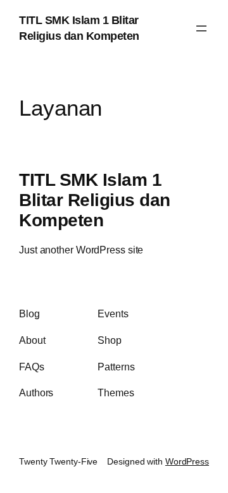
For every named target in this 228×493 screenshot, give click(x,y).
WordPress (187, 461)
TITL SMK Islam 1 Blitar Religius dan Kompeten (94, 199)
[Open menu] (201, 28)
